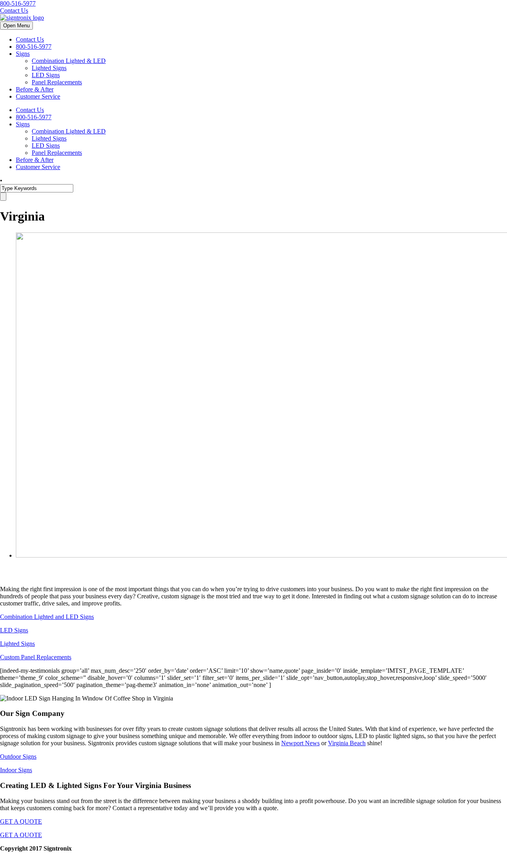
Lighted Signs (49, 68)
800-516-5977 (18, 3)
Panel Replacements (57, 82)
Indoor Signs (16, 770)
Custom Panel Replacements (35, 657)
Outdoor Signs (18, 756)
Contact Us (14, 10)
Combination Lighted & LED (69, 60)
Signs (23, 53)
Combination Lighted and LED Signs (47, 616)
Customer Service (38, 96)
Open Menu (16, 26)
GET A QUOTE (21, 821)
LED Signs (46, 75)
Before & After (34, 89)
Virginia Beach (347, 743)
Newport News (300, 743)
